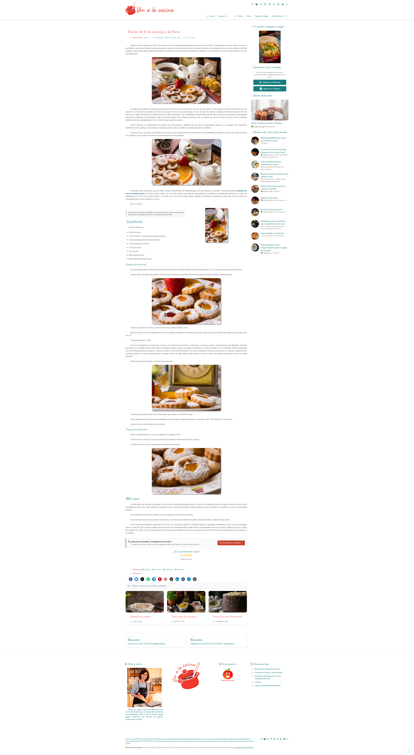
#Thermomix (179, 569)
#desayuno (145, 569)
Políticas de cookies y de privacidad (268, 673)
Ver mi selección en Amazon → (231, 543)
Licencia (258, 682)
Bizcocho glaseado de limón (271, 210)
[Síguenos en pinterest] (265, 4)
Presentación (277, 16)
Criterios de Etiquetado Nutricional (267, 686)
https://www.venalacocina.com (184, 741)
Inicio (212, 16)
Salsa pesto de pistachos (183, 616)
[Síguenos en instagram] (269, 4)
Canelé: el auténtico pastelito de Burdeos (266, 123)
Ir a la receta (190, 37)
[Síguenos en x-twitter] (261, 4)
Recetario (222, 16)
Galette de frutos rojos (269, 198)
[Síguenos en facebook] (252, 4)
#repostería (168, 569)
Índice (249, 16)
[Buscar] (285, 16)
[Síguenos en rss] (286, 4)
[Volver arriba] (409, 750)
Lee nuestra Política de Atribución (243, 747)
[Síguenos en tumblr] (273, 4)
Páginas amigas (261, 16)
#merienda (156, 569)
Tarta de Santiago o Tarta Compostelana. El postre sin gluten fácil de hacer (274, 247)
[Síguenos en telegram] (282, 4)
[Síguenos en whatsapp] (278, 4)
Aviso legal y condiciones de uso (267, 669)
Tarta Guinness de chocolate (227, 616)
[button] (131, 579)
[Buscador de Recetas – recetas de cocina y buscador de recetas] (228, 674)
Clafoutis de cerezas (140, 616)
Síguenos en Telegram (271, 89)
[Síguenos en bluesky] (256, 4)
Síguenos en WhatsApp (272, 82)
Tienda (240, 16)
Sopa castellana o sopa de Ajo (272, 233)
